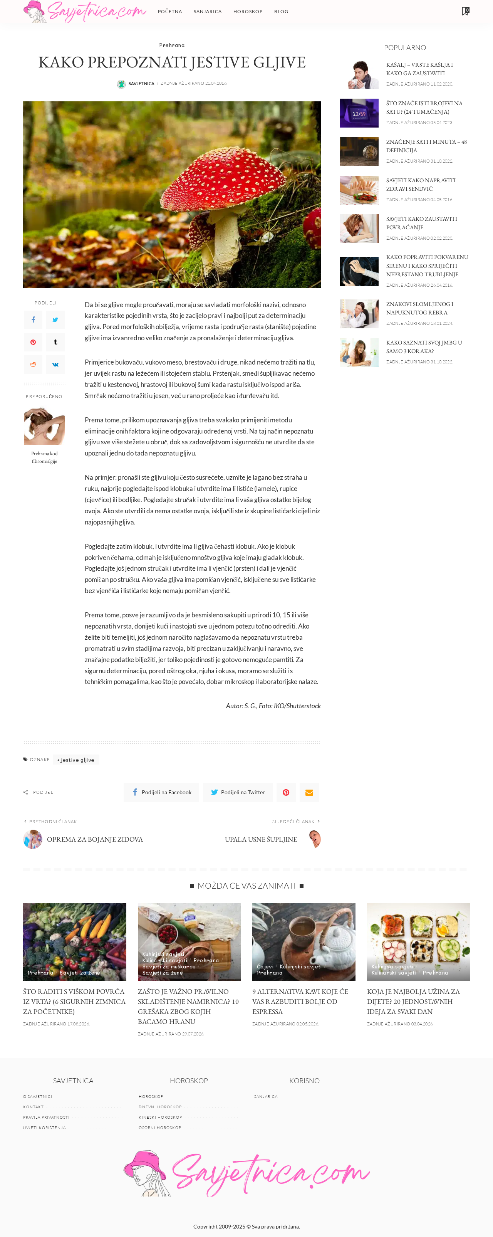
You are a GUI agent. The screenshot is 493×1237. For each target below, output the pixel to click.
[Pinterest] (33, 342)
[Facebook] (33, 319)
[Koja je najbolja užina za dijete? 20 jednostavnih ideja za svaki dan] (418, 942)
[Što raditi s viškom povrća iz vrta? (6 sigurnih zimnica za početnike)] (74, 942)
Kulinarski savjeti (165, 960)
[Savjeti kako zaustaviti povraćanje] (359, 228)
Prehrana (172, 44)
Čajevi (265, 966)
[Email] (309, 792)
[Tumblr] (55, 342)
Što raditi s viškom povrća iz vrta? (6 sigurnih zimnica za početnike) (74, 1001)
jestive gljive (77, 759)
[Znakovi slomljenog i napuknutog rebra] (359, 313)
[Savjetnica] (84, 11)
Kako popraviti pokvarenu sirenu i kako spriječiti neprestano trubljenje (427, 265)
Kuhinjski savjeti (163, 953)
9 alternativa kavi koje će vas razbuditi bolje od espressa (300, 1001)
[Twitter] (55, 319)
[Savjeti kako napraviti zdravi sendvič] (359, 190)
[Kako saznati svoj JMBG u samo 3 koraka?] (359, 352)
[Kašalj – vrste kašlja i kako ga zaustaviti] (359, 74)
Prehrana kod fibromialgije (44, 456)
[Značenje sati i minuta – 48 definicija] (359, 151)
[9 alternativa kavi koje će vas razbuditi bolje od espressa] (303, 942)
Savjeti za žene (80, 972)
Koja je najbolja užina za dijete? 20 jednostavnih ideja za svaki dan (413, 1001)
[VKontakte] (55, 364)
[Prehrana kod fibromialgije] (44, 425)
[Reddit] (33, 364)
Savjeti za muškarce (169, 966)
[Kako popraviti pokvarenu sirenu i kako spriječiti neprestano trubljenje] (359, 271)
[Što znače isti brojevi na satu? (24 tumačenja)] (359, 113)
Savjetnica (142, 83)
